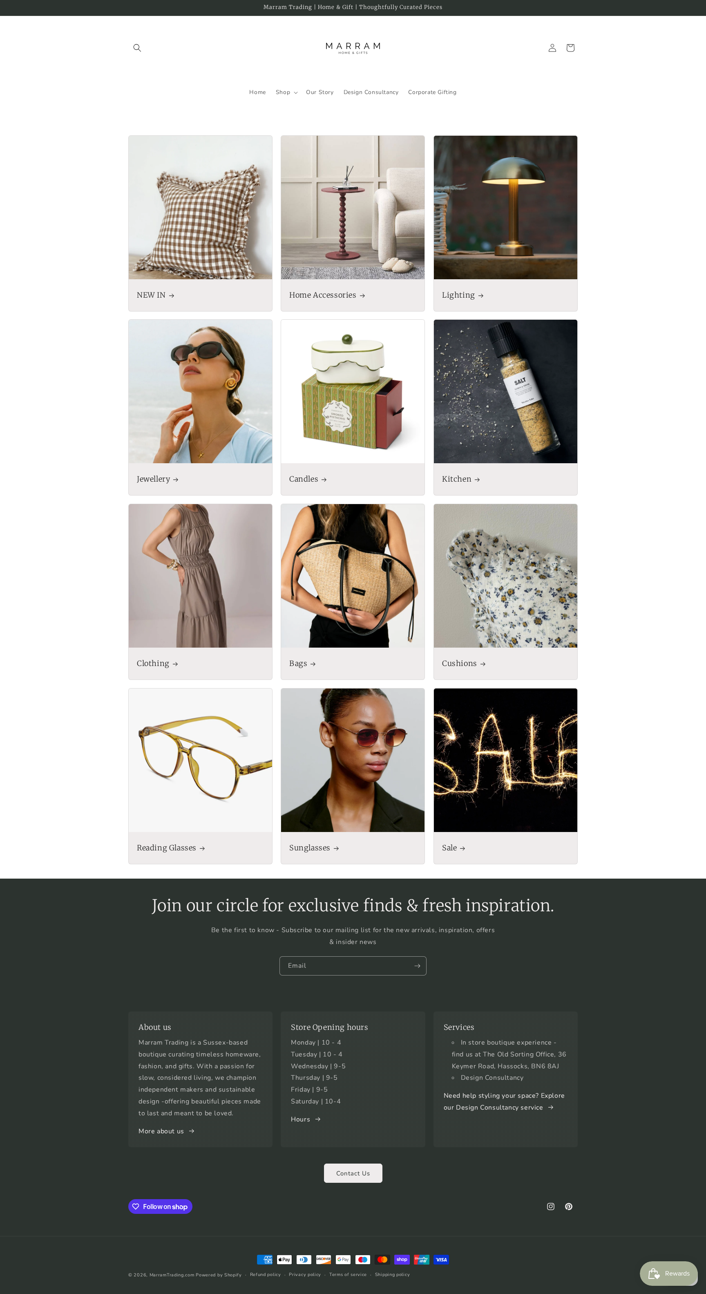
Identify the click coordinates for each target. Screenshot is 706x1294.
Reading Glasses (167, 847)
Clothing (153, 663)
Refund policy (265, 1275)
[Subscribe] (417, 966)
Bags (298, 663)
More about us (161, 1131)
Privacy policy (305, 1275)
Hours (300, 1119)
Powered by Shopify (219, 1275)
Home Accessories (323, 295)
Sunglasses (310, 847)
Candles (303, 479)
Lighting (458, 295)
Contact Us (353, 1173)
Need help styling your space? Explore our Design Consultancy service (504, 1101)
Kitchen (456, 479)
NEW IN (151, 295)
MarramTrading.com (172, 1275)
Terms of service (348, 1275)
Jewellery (153, 479)
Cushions (459, 663)
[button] (137, 48)
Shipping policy (392, 1275)
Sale (449, 847)
